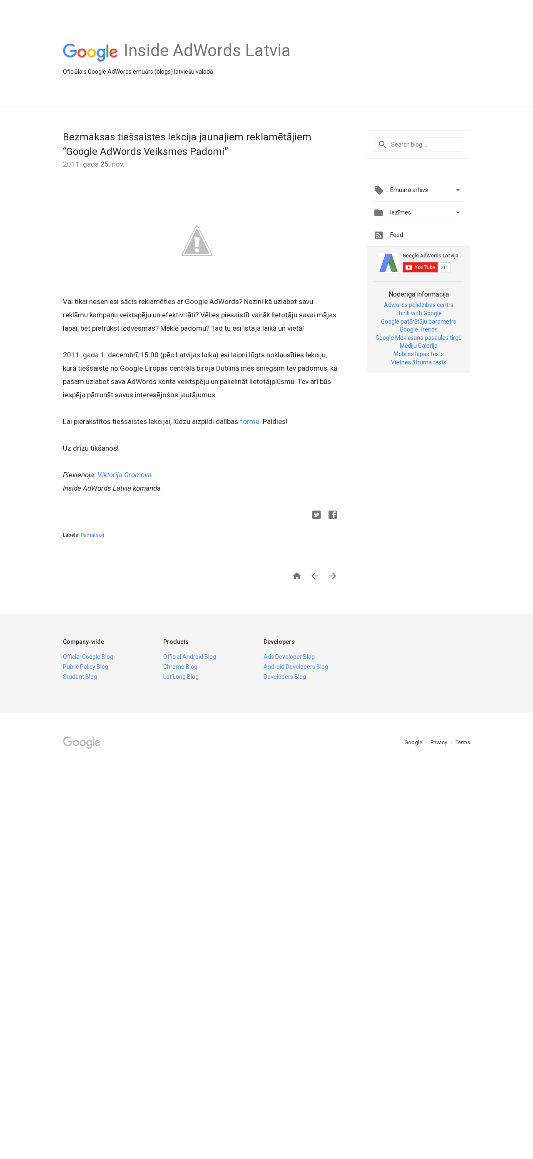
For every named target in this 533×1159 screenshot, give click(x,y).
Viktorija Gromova (124, 475)
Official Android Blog (189, 656)
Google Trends (419, 329)
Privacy (439, 742)
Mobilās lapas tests (419, 354)
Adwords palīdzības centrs (418, 305)
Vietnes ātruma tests (418, 362)
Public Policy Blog (85, 666)
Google (413, 742)
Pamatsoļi (92, 535)
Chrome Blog (180, 666)
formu (249, 421)
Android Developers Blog (296, 666)
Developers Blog (285, 676)
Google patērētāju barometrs (418, 321)
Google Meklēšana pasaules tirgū (419, 337)
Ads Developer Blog (289, 656)
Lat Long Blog (181, 676)
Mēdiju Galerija (419, 345)
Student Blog (80, 676)
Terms (463, 742)
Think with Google (418, 313)
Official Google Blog (88, 656)
